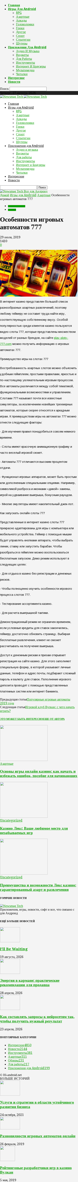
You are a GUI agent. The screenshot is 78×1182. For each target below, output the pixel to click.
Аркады (21, 20)
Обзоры (16, 1060)
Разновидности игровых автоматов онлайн (37, 1136)
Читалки (22, 74)
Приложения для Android (27, 47)
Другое (21, 32)
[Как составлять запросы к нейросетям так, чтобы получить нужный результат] (10, 1009)
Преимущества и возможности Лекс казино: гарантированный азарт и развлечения (38, 887)
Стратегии (23, 40)
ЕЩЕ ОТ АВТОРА (54, 718)
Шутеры (21, 43)
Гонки (20, 28)
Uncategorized (11, 820)
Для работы (24, 59)
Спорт (20, 36)
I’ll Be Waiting (14, 949)
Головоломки (25, 24)
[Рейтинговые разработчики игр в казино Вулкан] (7, 1160)
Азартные (22, 17)
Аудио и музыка (27, 51)
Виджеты (22, 55)
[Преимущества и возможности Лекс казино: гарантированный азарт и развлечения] (24, 873)
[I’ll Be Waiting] (10, 941)
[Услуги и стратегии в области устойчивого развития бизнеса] (10, 1094)
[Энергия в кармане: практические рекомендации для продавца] (10, 972)
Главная (14, 5)
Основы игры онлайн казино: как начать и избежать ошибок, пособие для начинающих (38, 773)
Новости (14, 82)
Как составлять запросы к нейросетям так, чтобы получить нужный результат (37, 1019)
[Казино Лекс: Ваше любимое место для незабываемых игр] (24, 816)
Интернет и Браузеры (31, 66)
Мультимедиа (25, 70)
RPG (19, 13)
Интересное (16, 78)
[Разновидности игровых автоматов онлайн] (10, 1128)
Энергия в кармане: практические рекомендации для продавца (29, 982)
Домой (4, 195)
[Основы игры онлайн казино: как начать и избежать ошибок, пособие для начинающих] (24, 760)
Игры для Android (22, 9)
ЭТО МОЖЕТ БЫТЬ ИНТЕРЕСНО (21, 718)
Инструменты (25, 62)
